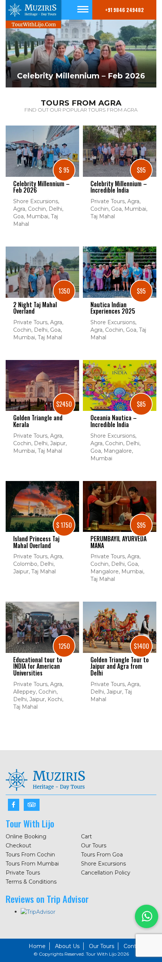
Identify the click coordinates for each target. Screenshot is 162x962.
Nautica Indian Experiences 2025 (112, 308)
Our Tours (93, 845)
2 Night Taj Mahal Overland (35, 308)
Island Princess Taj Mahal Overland (36, 542)
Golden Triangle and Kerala (38, 421)
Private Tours (23, 872)
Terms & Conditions (31, 881)
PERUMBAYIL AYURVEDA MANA (118, 542)
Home (37, 946)
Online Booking (26, 836)
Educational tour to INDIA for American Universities (37, 667)
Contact (134, 946)
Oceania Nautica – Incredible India (113, 421)
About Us (67, 946)
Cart (86, 836)
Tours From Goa (102, 854)
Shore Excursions (103, 863)
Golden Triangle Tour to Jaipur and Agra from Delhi (119, 667)
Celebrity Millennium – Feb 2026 (41, 187)
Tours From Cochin (30, 854)
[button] (146, 916)
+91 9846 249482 (124, 10)
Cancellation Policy (105, 872)
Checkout (18, 845)
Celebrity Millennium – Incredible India (118, 187)
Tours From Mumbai (32, 863)
